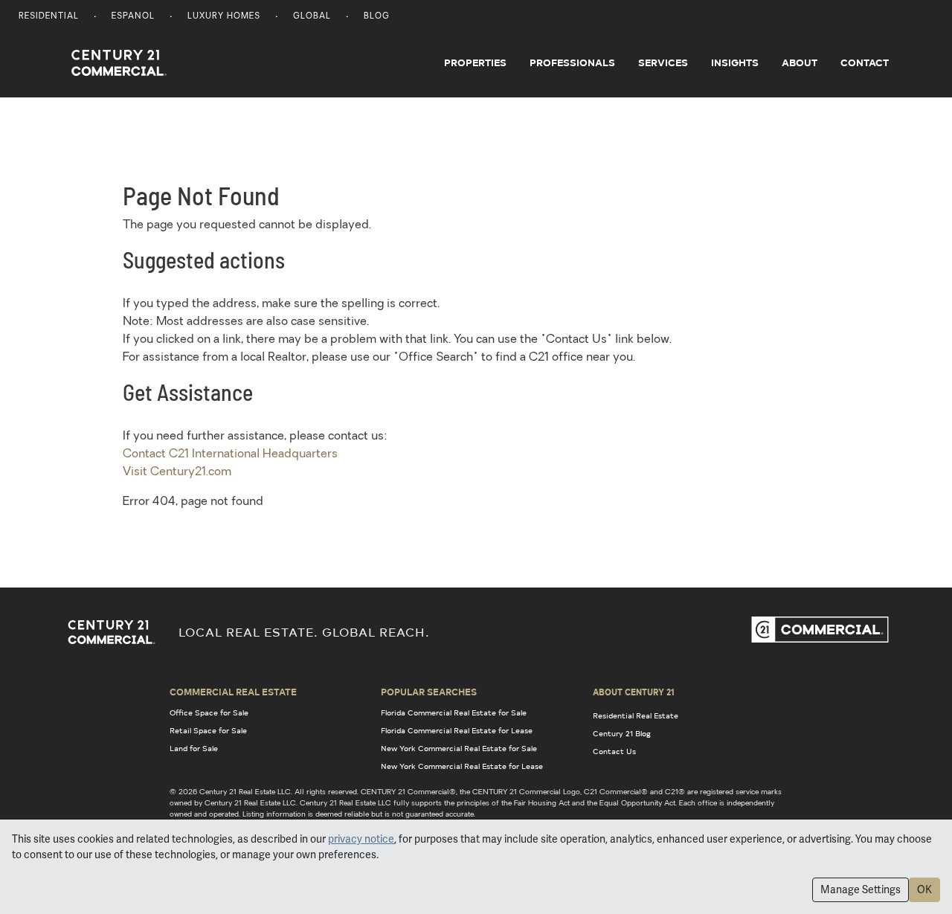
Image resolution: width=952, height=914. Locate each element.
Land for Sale (194, 748)
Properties (475, 62)
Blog (377, 17)
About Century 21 (634, 691)
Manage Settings (860, 889)
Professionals (572, 62)
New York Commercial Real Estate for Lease (462, 766)
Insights (735, 62)
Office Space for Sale (209, 712)
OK (924, 889)
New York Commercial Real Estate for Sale (459, 748)
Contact (864, 62)
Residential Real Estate (635, 715)
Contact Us (614, 751)
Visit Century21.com (177, 472)
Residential (49, 17)
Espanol (133, 17)
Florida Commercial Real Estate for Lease (457, 730)
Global (312, 17)
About (799, 62)
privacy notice (361, 839)
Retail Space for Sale (208, 730)
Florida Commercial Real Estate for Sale (454, 712)
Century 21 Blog (622, 733)
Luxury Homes (223, 17)
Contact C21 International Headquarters (230, 454)
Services (663, 62)
